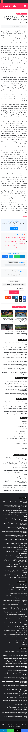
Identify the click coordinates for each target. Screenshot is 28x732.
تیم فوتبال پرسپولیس (18, 284)
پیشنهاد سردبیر (22, 582)
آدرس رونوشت (14, 292)
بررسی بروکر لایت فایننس (21, 431)
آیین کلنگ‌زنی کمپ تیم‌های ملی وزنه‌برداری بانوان (16, 584)
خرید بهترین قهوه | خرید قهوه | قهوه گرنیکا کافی (17, 438)
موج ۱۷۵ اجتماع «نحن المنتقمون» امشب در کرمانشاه (15, 634)
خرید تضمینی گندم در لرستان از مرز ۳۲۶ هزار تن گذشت (14, 611)
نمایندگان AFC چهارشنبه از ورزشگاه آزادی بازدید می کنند (21, 333)
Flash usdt (24, 423)
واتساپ (17, 256)
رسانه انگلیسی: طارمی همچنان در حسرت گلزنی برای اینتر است (8, 319)
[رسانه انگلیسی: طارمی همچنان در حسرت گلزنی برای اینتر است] (7, 313)
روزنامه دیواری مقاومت (21, 640)
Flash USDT (24, 421)
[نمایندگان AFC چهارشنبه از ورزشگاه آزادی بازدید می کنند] (21, 327)
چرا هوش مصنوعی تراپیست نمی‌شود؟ (18, 616)
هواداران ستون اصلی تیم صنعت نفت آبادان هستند (16, 595)
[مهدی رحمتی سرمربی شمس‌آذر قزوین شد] (7, 327)
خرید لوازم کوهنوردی (22, 440)
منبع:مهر (25, 216)
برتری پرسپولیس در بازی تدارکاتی (19, 587)
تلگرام (23, 256)
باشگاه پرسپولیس (13, 281)
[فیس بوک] (24, 297)
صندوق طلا (24, 448)
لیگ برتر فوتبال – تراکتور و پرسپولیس (18, 593)
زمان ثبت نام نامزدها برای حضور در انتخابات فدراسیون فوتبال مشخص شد (21, 319)
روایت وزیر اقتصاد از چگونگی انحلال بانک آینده (17, 614)
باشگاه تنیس (24, 428)
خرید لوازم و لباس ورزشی (21, 443)
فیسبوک (5, 256)
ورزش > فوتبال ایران (21, 13)
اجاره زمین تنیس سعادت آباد (21, 426)
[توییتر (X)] (20, 297)
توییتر (11, 256)
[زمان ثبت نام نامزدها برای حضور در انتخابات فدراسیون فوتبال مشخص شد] (21, 313)
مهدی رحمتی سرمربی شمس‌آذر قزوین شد (8, 332)
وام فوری (25, 450)
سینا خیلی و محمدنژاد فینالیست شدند (19, 598)
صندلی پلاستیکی (23, 445)
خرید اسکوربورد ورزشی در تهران (20, 436)
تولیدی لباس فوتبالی (23, 433)
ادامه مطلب (14, 228)
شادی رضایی (6, 284)
